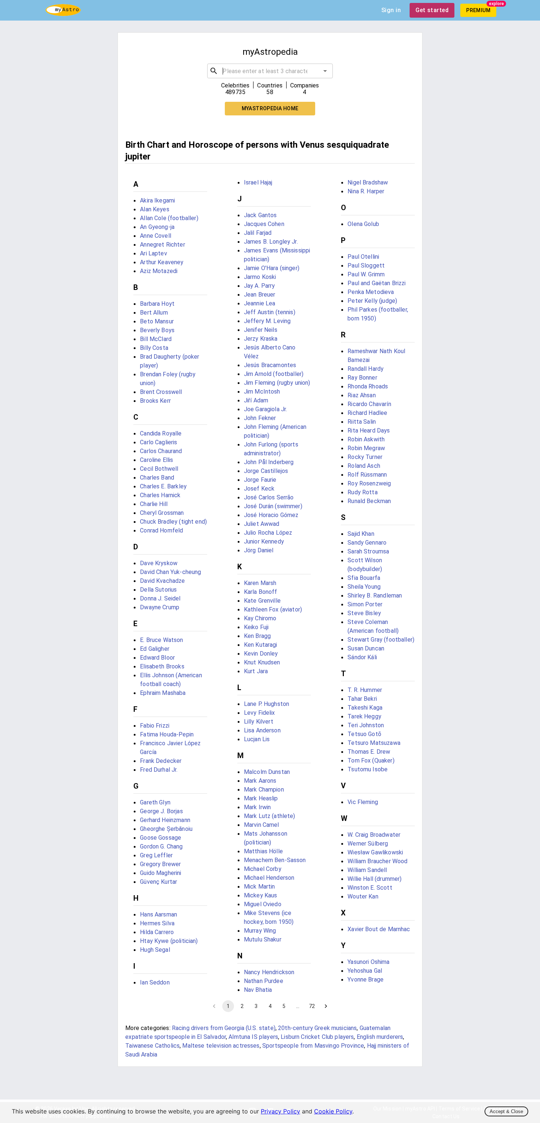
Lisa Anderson (262, 730)
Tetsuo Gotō (364, 734)
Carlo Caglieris (158, 442)
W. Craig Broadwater (374, 834)
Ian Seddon (155, 982)
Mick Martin (259, 886)
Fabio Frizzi (154, 725)
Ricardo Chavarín (369, 404)
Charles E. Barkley (163, 486)
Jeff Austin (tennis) (269, 312)
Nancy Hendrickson (269, 972)
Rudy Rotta (363, 492)
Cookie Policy (333, 1111)
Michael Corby (262, 868)
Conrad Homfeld (161, 530)
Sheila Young (364, 586)
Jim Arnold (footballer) (273, 373)
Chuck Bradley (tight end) (173, 521)
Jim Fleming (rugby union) (277, 382)
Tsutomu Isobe (368, 769)
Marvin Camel (261, 824)
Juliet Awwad (262, 523)
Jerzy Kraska (261, 338)
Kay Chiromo (260, 618)
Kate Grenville (262, 600)
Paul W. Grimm (366, 274)
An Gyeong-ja (157, 226)
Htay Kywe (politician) (169, 940)
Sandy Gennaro (367, 542)
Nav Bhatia (258, 989)
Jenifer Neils (260, 329)
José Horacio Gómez (271, 515)
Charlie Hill (154, 503)
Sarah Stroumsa (368, 551)
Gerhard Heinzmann (165, 820)
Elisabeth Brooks (162, 666)
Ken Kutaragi (260, 644)
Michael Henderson (269, 877)
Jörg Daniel (259, 550)
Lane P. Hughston (266, 703)
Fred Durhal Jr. (158, 769)
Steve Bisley (364, 613)
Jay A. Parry (259, 285)
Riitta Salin (362, 421)
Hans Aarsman (158, 914)
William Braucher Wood (377, 861)
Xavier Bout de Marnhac (379, 929)
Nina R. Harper (366, 191)
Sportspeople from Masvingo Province (313, 1045)
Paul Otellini (363, 256)
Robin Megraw (366, 448)
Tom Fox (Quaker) (371, 760)
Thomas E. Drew (369, 751)
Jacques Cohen (264, 223)
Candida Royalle (160, 433)
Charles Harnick (160, 495)
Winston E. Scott (370, 887)
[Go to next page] (326, 1006)
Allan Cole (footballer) (169, 218)
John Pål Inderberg (269, 462)
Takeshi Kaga (365, 707)
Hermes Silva (157, 923)
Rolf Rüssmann (367, 474)
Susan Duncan (366, 648)
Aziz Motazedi (158, 271)
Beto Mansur (157, 321)
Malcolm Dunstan (267, 771)
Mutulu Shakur (262, 939)
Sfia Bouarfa (364, 577)
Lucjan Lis (257, 739)
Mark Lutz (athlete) (269, 815)
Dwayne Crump (159, 607)
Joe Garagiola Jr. (265, 409)
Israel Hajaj (258, 182)
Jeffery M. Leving (267, 320)
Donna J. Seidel (160, 598)
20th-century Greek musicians (317, 1028)
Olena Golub (363, 223)
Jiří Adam (256, 400)
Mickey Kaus (260, 895)
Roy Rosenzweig (369, 483)
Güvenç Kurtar (158, 881)
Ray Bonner (362, 377)
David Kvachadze (162, 580)
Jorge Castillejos (266, 470)
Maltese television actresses (220, 1045)
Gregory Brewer (160, 864)
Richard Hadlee (367, 412)
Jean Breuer (260, 294)
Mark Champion (264, 789)
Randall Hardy (366, 368)
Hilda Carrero (157, 932)
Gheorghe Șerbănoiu (166, 828)
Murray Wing (260, 930)
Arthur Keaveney (161, 262)
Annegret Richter (162, 244)
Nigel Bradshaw (368, 182)
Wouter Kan (363, 896)
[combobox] (269, 71)
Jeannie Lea (260, 303)
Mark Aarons (260, 780)
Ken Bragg (257, 635)
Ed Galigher (154, 648)
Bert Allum (154, 312)
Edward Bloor (157, 657)
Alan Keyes (154, 209)
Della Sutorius (158, 589)
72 (312, 1006)
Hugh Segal (155, 949)
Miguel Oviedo (262, 904)
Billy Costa (154, 347)
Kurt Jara (256, 671)
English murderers (380, 1036)
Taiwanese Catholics (152, 1045)
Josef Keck (259, 488)
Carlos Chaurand (161, 451)
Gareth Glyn (155, 802)
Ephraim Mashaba (163, 692)
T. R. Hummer (365, 689)
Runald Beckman (369, 501)
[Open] (325, 71)
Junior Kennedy (264, 541)
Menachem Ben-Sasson (275, 860)
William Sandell (367, 870)
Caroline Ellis (156, 459)
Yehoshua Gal (365, 970)
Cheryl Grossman (162, 512)
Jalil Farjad (258, 232)
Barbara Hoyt (157, 303)
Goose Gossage (160, 837)
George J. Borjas (161, 811)
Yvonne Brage (366, 979)
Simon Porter (365, 604)
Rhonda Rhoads (368, 386)
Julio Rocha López (268, 532)
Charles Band (157, 477)
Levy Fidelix (259, 712)
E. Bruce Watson (161, 639)
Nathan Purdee (263, 980)
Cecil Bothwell (159, 468)
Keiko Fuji (256, 627)
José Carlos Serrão (269, 497)
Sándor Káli (362, 657)
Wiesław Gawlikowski (375, 852)
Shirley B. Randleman (375, 595)
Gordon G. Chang (161, 846)
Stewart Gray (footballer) (381, 639)
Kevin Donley (261, 653)
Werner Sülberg (368, 843)
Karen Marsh (260, 583)
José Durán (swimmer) (273, 506)
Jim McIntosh (262, 391)
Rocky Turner (365, 456)
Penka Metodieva (371, 291)
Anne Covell (155, 235)
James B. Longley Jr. (271, 241)
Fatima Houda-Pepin (167, 734)
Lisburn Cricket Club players (317, 1036)
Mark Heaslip (261, 798)
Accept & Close (506, 1111)
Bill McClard (156, 339)
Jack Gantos (260, 215)
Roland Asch (364, 465)
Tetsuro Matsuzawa (374, 742)
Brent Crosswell (161, 391)
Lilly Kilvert (258, 721)
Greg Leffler (156, 855)
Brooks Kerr (155, 400)
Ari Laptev (153, 253)
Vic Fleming (363, 802)
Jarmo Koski (260, 276)
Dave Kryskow (158, 563)
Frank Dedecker (160, 760)
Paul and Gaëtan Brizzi (377, 283)
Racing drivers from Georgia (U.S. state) (224, 1028)
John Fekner (260, 418)
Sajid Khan (361, 533)
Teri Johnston (366, 725)
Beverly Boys (157, 330)
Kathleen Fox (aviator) (273, 609)
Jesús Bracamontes (270, 365)
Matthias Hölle (263, 851)
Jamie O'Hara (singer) (271, 268)
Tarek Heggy (364, 716)
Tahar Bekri (362, 698)
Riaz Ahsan (362, 395)
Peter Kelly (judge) (372, 300)
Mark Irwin (257, 807)
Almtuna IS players (253, 1036)
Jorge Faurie (260, 479)
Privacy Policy (280, 1111)
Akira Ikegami (157, 200)
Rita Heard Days (369, 430)
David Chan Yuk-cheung (170, 571)
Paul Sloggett (366, 265)
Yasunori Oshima (368, 961)
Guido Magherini (160, 872)
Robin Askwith (366, 439)
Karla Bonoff (260, 591)
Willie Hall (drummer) (375, 878)
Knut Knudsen (262, 662)
